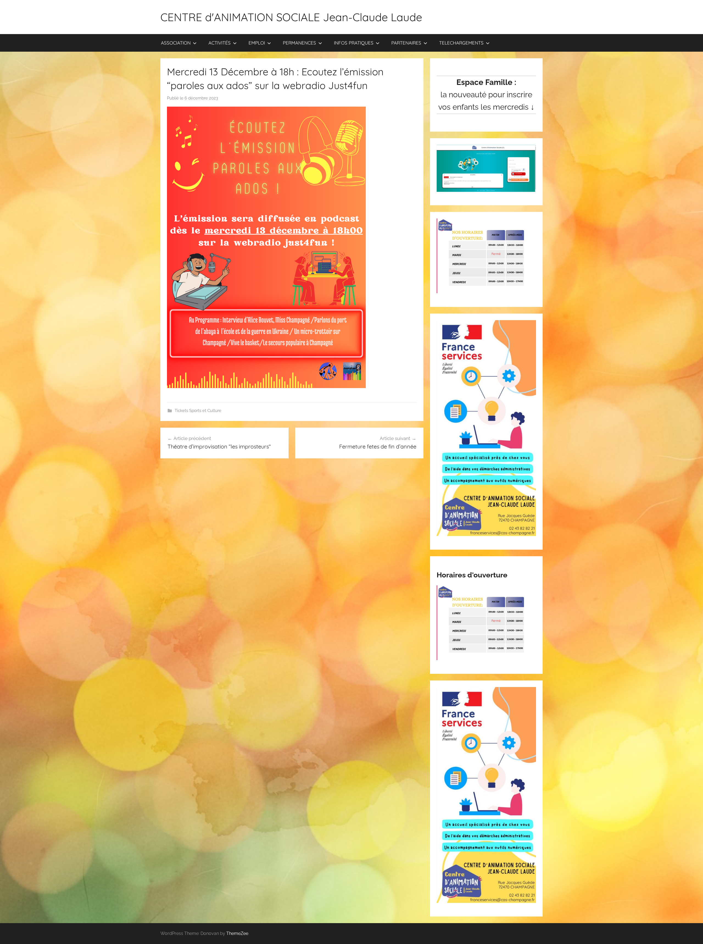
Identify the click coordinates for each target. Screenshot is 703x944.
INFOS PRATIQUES (353, 43)
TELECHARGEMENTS (461, 43)
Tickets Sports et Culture (198, 410)
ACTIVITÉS (219, 43)
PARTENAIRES (406, 43)
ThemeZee (237, 933)
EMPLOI (257, 43)
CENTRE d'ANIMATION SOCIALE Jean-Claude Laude (291, 17)
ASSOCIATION (176, 43)
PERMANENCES (299, 43)
